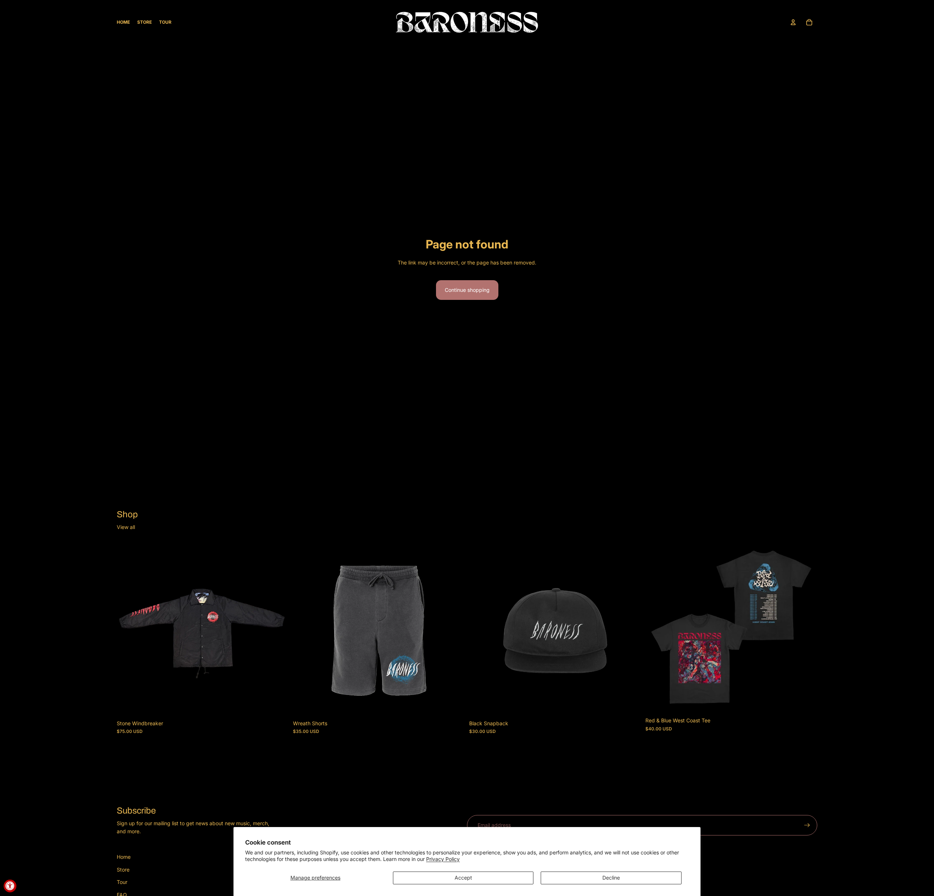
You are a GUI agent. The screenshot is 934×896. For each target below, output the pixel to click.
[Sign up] (807, 825)
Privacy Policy (443, 859)
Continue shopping (467, 290)
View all (126, 527)
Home (124, 857)
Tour (122, 882)
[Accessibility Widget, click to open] (10, 886)
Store (123, 869)
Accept (463, 877)
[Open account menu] (793, 22)
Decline (611, 877)
